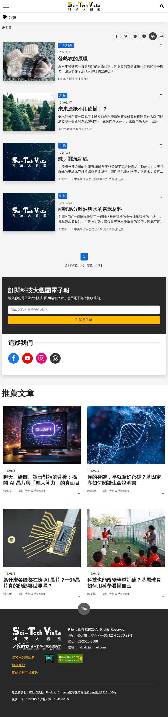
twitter (126, 36)
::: (3, 26)
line (142, 36)
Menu (6, 6)
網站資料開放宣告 (25, 672)
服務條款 (18, 665)
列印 (162, 36)
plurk (134, 36)
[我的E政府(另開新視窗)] (49, 658)
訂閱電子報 (84, 320)
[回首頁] (84, 6)
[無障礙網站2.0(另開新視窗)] (70, 658)
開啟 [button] (84, 608)
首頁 (8, 27)
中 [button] (152, 36)
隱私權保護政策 (23, 657)
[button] (162, 6)
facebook (117, 36)
